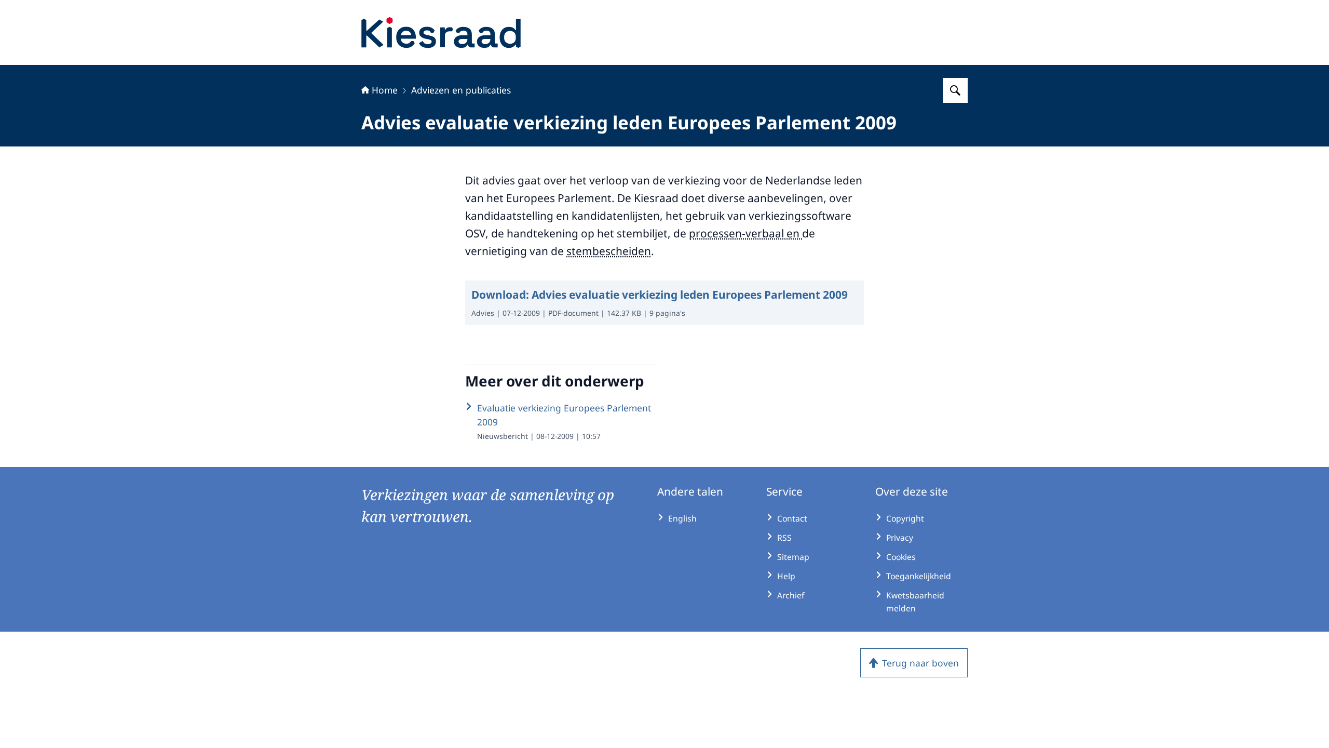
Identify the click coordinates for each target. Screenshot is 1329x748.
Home (385, 90)
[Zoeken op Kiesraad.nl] (955, 90)
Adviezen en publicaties (461, 90)
